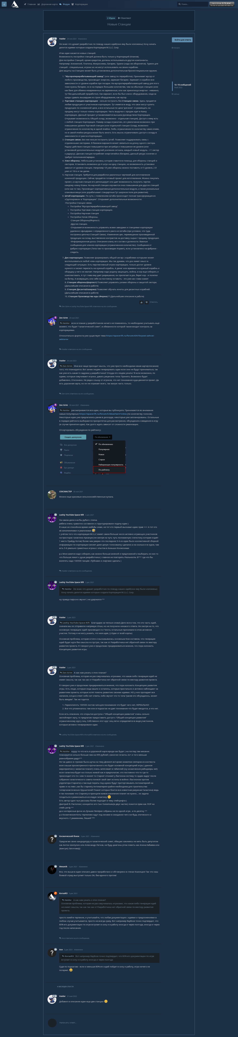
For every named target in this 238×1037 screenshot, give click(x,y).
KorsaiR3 (69, 956)
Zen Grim (67, 366)
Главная (32, 4)
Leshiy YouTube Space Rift (76, 622)
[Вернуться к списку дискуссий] (4, 4)
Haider (66, 323)
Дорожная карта (49, 4)
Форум (66, 4)
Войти (222, 4)
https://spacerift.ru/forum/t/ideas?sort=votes (103, 413)
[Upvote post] (141, 302)
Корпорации (81, 4)
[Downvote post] (147, 302)
